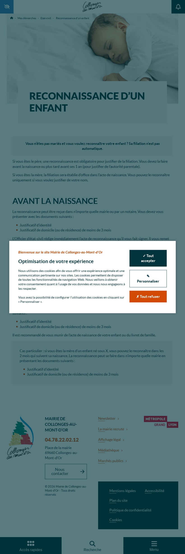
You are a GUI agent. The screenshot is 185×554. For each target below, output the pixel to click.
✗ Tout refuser (148, 296)
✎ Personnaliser (148, 278)
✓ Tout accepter (148, 258)
